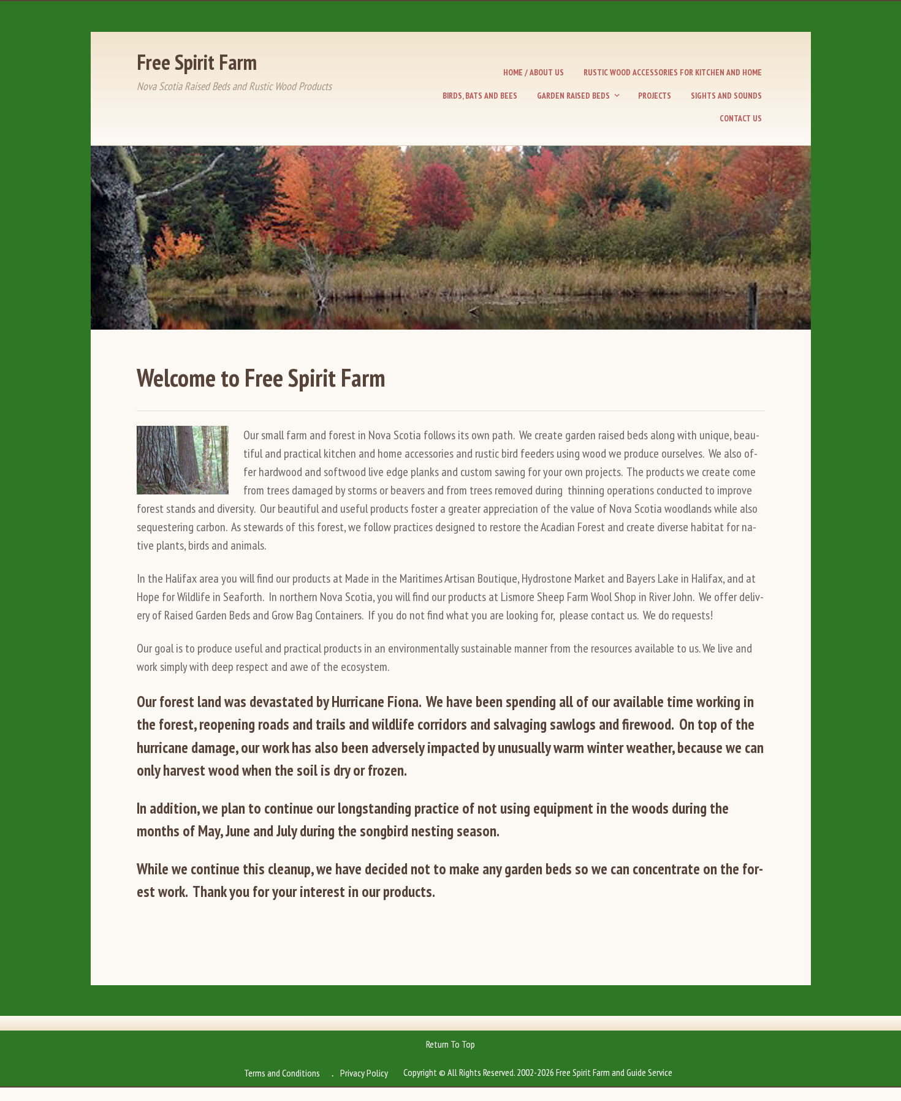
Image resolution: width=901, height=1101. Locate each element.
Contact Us (741, 118)
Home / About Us (533, 72)
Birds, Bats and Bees (480, 95)
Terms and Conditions (282, 1073)
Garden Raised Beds (573, 95)
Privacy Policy (364, 1073)
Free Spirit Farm (197, 61)
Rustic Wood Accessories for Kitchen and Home (673, 72)
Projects (654, 95)
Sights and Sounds (726, 95)
